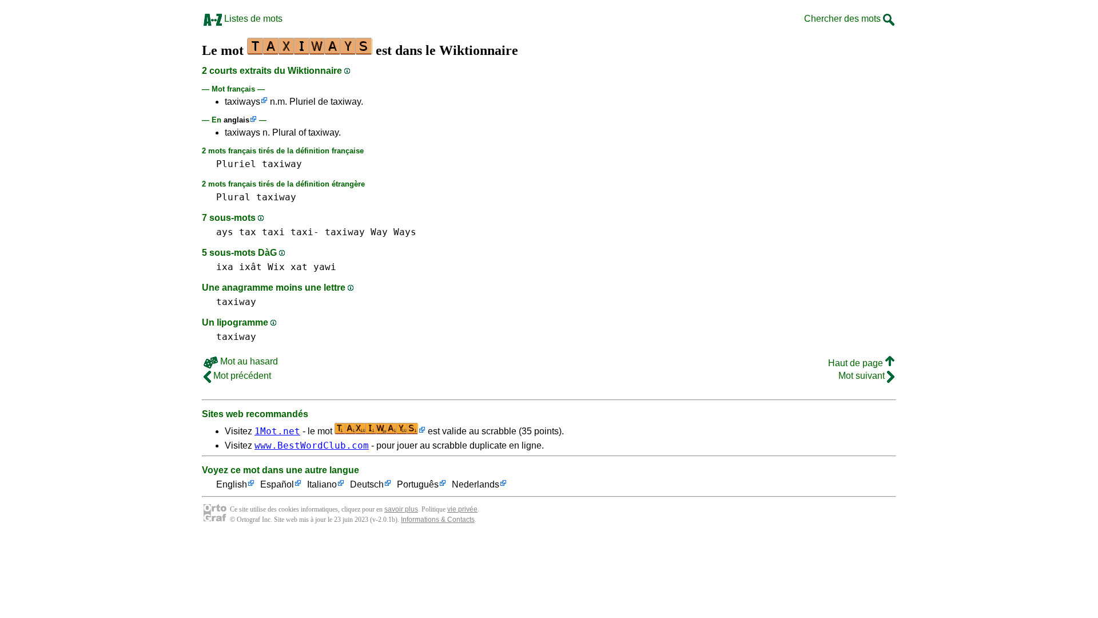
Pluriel (236, 164)
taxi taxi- (290, 232)
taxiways (242, 101)
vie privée (462, 509)
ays (224, 232)
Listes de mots (252, 18)
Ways (404, 232)
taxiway (282, 164)
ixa (224, 267)
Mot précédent (241, 376)
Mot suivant (862, 376)
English (231, 484)
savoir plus (401, 509)
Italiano (322, 484)
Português (418, 484)
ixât (250, 267)
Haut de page (856, 363)
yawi (324, 267)
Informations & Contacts (438, 520)
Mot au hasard (248, 361)
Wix (276, 267)
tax (247, 232)
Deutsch (367, 484)
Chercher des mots (843, 18)
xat (299, 267)
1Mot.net (277, 431)
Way (379, 232)
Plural (233, 197)
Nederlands (475, 484)
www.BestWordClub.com (311, 445)
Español (277, 484)
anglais (236, 120)
